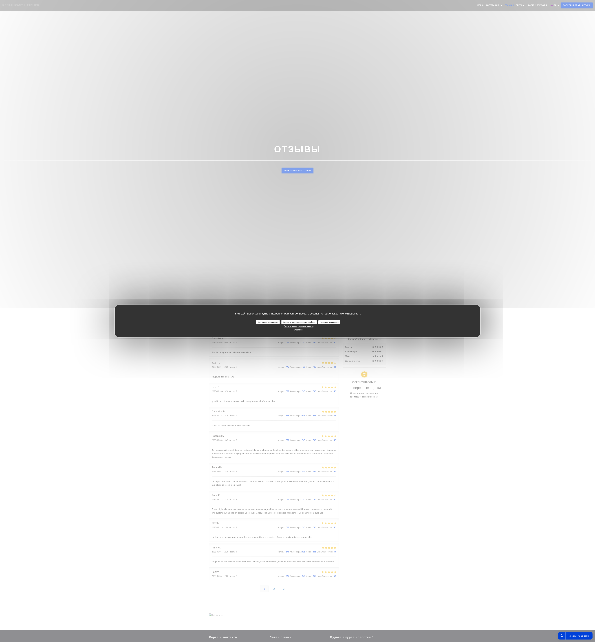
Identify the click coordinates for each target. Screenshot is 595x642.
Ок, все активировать (268, 322)
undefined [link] (298, 330)
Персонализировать (329, 322)
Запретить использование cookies (299, 322)
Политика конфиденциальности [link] (298, 326)
